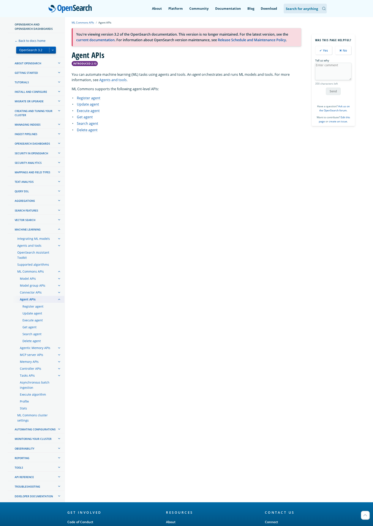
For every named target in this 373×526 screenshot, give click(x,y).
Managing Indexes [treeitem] (28, 124)
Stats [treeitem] (23, 408)
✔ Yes (323, 50)
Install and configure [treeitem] (31, 92)
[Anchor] (104, 512)
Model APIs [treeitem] (28, 278)
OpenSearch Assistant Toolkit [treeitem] (33, 255)
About (157, 8)
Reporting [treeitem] (22, 458)
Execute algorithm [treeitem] (33, 394)
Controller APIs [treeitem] (30, 368)
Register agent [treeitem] (32, 306)
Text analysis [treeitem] (24, 182)
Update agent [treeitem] (32, 313)
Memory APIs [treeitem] (29, 362)
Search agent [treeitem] (31, 334)
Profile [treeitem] (24, 401)
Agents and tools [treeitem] (29, 245)
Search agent (87, 123)
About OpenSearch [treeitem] (28, 63)
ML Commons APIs (83, 22)
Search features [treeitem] (26, 210)
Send (333, 91)
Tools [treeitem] (19, 467)
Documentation (228, 8)
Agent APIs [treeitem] (28, 299)
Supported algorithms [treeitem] (33, 264)
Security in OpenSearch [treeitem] (31, 153)
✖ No (343, 50)
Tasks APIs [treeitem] (27, 375)
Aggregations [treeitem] (25, 201)
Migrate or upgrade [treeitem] (29, 101)
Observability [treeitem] (24, 448)
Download (269, 8)
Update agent (88, 104)
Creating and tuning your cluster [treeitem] (33, 113)
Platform (175, 8)
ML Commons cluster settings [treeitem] (32, 417)
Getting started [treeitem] (26, 73)
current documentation (95, 40)
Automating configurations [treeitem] (35, 429)
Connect (271, 522)
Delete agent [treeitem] (31, 341)
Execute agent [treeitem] (32, 320)
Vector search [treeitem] (25, 220)
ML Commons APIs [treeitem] (30, 271)
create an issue (338, 121)
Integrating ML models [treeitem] (33, 239)
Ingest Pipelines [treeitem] (26, 134)
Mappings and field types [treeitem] (32, 172)
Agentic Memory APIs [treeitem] (35, 348)
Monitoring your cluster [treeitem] (33, 439)
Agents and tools (113, 79)
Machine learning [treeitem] (28, 229)
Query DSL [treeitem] (22, 191)
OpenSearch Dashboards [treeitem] (32, 143)
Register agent (88, 98)
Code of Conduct (80, 522)
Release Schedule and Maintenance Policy (252, 40)
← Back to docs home (30, 41)
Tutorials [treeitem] (22, 82)
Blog (250, 8)
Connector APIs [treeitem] (31, 292)
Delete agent (87, 130)
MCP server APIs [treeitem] (31, 355)
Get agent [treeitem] (29, 327)
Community (199, 8)
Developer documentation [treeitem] (34, 496)
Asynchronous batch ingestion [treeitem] (34, 385)
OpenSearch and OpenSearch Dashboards (34, 26)
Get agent (85, 117)
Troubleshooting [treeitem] (27, 486)
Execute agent (88, 110)
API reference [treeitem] (24, 477)
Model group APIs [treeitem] (32, 285)
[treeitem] (59, 63)
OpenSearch (71, 9)
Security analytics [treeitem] (28, 163)
